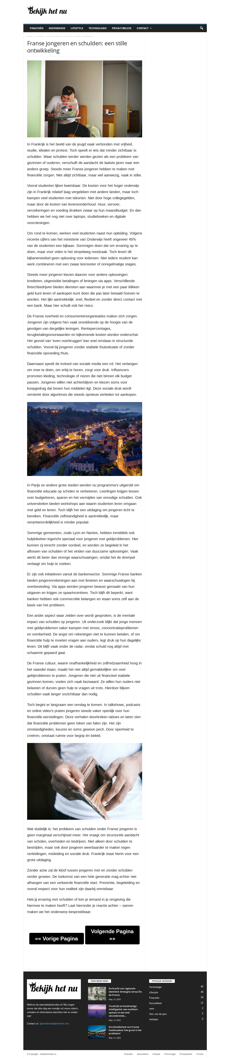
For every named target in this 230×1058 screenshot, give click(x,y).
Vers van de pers (158, 1014)
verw (151, 1008)
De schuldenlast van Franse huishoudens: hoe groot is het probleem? (125, 1030)
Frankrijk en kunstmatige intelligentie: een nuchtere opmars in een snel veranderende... (123, 1010)
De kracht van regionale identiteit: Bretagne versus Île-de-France (125, 992)
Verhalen (153, 1019)
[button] (201, 28)
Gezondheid (57, 28)
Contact (142, 28)
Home (29, 36)
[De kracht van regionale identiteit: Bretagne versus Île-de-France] (97, 993)
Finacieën (36, 28)
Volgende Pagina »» (112, 934)
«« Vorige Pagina (56, 938)
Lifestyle (77, 28)
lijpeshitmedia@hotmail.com (54, 1023)
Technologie (98, 28)
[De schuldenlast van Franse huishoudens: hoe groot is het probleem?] (97, 1032)
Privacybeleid (121, 28)
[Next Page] (102, 923)
